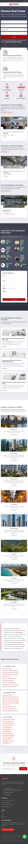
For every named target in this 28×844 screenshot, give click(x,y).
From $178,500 (7, 212)
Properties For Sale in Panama (12, 55)
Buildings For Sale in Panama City (9, 686)
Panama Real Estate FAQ (6, 806)
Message (5, 291)
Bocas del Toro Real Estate (8, 737)
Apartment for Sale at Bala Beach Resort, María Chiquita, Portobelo (14, 131)
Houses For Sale (5, 676)
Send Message (14, 299)
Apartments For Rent (6, 695)
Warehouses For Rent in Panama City (10, 710)
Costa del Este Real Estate (8, 723)
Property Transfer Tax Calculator (8, 800)
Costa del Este (14, 453)
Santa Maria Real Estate (7, 725)
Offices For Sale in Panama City (9, 682)
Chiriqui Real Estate (6, 729)
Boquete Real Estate (6, 731)
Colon (5, 137)
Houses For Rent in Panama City (9, 706)
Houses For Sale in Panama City (9, 678)
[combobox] (14, 25)
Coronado (14, 578)
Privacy (3, 814)
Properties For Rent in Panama (12, 72)
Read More (4, 346)
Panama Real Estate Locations (7, 838)
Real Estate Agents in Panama (7, 837)
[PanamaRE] (14, 4)
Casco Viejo (14, 504)
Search (14, 37)
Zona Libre (6, 176)
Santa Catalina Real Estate (8, 735)
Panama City (14, 429)
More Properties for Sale (6, 112)
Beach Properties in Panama (8, 719)
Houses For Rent (5, 704)
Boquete (14, 554)
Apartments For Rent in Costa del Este (10, 702)
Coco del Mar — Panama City (9, 213)
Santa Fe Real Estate (6, 739)
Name (4, 275)
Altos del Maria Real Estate (8, 741)
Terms (3, 812)
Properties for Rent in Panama (19, 835)
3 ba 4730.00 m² (8, 174)
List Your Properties (8, 829)
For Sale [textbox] (3, 25)
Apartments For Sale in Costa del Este (10, 674)
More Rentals (4, 151)
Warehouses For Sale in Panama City (10, 684)
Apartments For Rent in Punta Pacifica (10, 701)
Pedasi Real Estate (6, 743)
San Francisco (14, 479)
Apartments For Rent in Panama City (10, 697)
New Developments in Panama (19, 837)
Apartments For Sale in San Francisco (10, 672)
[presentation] (2, 128)
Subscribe (23, 768)
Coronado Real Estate (7, 727)
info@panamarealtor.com (8, 792)
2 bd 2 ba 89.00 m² (9, 135)
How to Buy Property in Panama (8, 804)
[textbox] (14, 29)
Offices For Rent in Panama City (9, 708)
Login (25, 1)
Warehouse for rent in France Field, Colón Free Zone (14, 171)
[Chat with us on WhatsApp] (25, 837)
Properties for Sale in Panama (7, 835)
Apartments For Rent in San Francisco (10, 699)
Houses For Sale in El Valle (8, 680)
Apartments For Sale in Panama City (10, 670)
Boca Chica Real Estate (7, 733)
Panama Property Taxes (6, 802)
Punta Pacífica (14, 528)
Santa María (14, 602)
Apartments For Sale (6, 668)
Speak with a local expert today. (13, 42)
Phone (4, 286)
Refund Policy (4, 816)
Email (4, 280)
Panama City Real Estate (7, 721)
